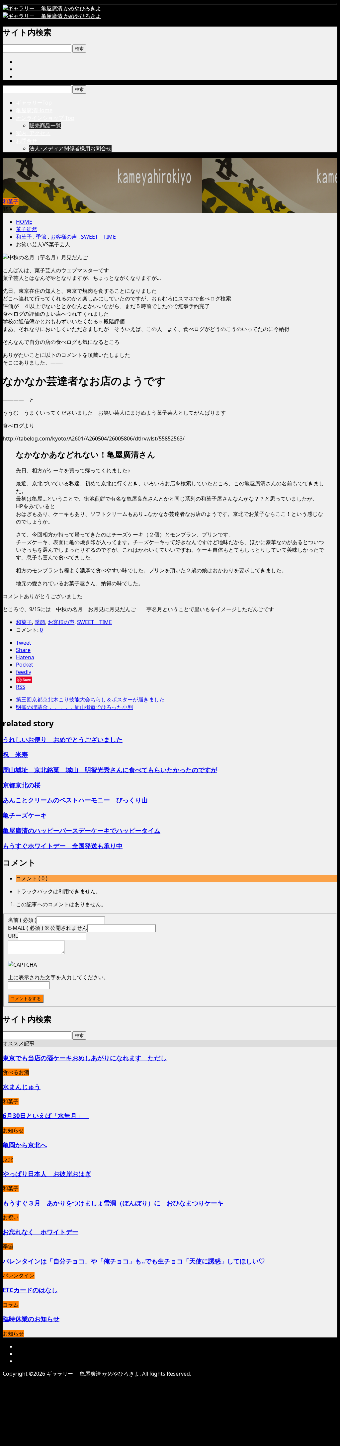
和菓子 (11, 201)
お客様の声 (61, 622)
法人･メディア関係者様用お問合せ (70, 148)
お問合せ (26, 140)
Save (27, 679)
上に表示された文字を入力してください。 (58, 977)
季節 (40, 622)
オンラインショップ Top (45, 117)
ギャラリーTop (34, 102)
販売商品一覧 (45, 125)
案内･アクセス (33, 133)
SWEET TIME (94, 622)
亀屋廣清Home (34, 110)
